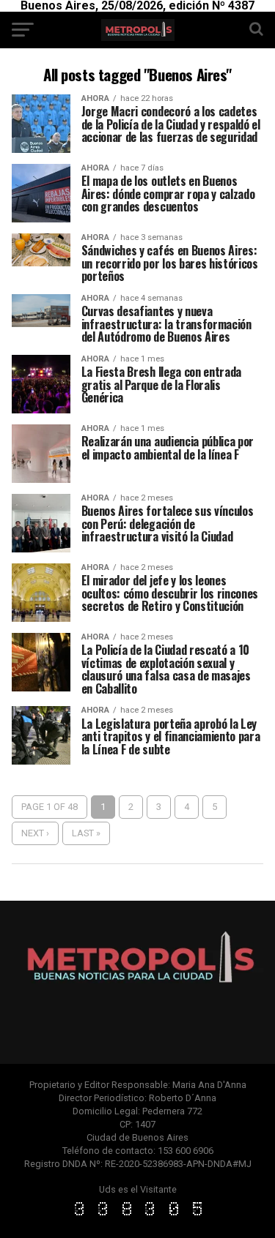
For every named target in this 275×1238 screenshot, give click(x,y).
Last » (86, 833)
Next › (35, 833)
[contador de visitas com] (137, 1216)
